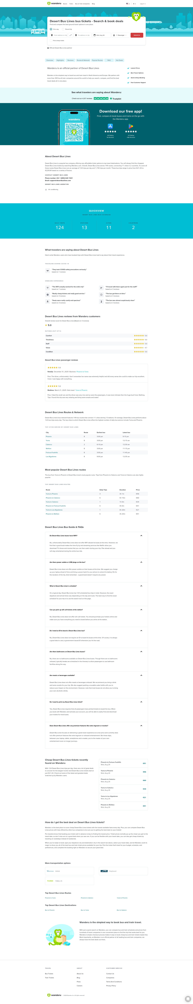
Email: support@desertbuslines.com (58, 180)
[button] (128, 4)
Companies (110, 978)
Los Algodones (51, 456)
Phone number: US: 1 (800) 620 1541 (59, 178)
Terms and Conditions (114, 982)
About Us (80, 974)
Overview (49, 60)
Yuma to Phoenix (81, 390)
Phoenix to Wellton (52, 514)
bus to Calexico (122, 910)
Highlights (60, 60)
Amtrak (57, 871)
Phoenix (49, 436)
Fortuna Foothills (52, 452)
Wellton (48, 448)
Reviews (70, 60)
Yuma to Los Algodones (54, 510)
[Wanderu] (54, 4)
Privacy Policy (111, 986)
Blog (93, 4)
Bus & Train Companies (82, 4)
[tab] (56, 30)
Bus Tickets (49, 974)
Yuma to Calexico (52, 502)
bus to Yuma (85, 910)
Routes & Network (83, 60)
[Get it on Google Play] (131, 126)
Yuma (48, 440)
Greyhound (112, 871)
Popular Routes (97, 60)
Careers (79, 986)
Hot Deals (119, 60)
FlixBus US (58, 881)
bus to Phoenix (49, 910)
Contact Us (110, 974)
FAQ (109, 60)
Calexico (49, 444)
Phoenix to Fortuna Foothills (56, 506)
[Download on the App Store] (110, 126)
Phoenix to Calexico (53, 498)
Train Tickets (49, 978)
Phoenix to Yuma (82, 371)
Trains (71, 4)
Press (79, 982)
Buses (65, 4)
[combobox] (58, 35)
